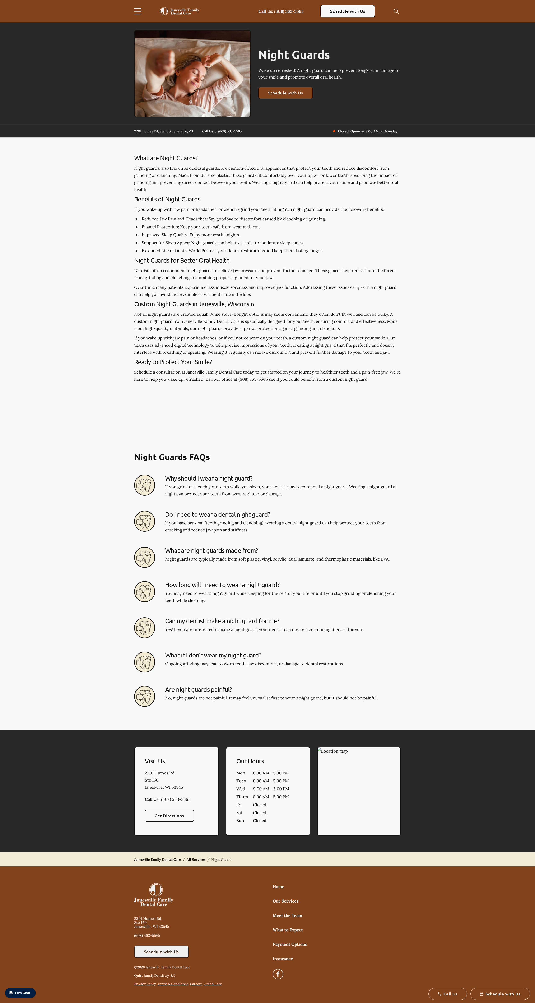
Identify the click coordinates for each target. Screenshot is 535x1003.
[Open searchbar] (396, 11)
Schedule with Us (347, 11)
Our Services (286, 901)
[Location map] (359, 791)
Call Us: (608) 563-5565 (281, 11)
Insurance (283, 958)
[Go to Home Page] (179, 11)
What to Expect (288, 929)
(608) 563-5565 (230, 131)
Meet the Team (287, 915)
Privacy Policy (145, 984)
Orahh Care (213, 984)
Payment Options (290, 944)
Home (278, 886)
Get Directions (169, 815)
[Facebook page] (278, 974)
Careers (196, 984)
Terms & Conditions (173, 984)
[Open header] (138, 11)
